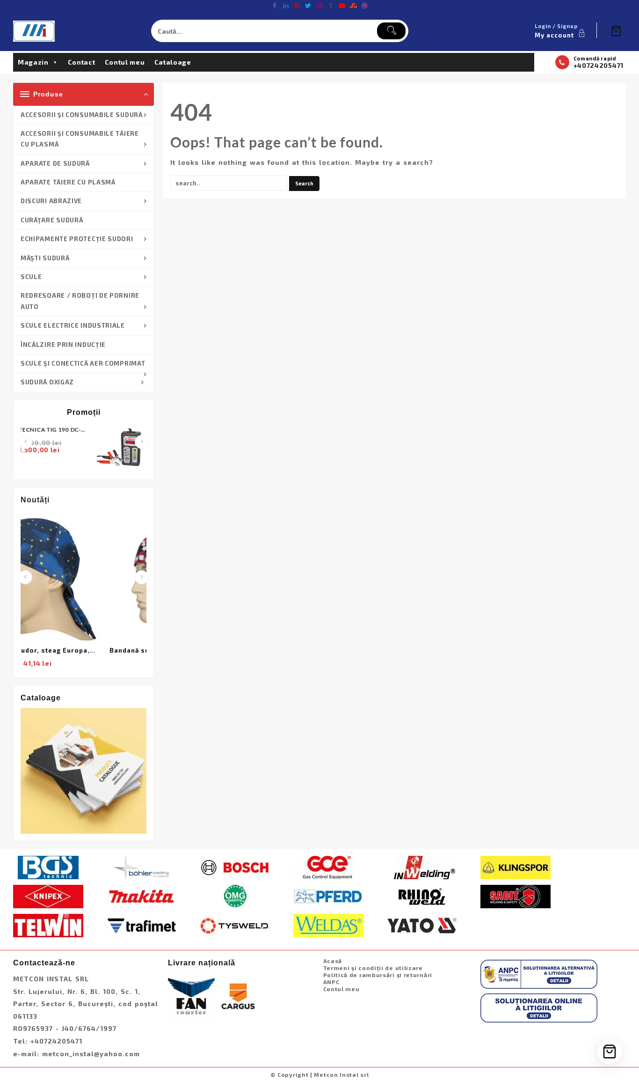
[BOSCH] (235, 866)
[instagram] (319, 5)
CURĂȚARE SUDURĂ (52, 220)
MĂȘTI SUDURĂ (45, 258)
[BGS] (48, 866)
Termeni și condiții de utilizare (373, 967)
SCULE (31, 276)
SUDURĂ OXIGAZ (47, 382)
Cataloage (172, 62)
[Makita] (142, 895)
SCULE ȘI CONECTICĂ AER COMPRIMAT (83, 363)
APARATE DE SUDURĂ (55, 163)
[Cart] (616, 31)
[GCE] (328, 866)
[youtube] (342, 5)
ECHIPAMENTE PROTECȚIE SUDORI (77, 239)
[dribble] (364, 5)
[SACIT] (515, 895)
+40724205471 (599, 65)
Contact (81, 62)
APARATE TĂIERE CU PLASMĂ (68, 182)
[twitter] (308, 5)
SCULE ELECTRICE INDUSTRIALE (73, 325)
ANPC (331, 981)
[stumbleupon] (353, 5)
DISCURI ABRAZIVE (51, 201)
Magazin (33, 62)
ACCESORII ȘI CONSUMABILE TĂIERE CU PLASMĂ (80, 139)
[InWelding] (422, 866)
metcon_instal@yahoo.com (91, 1054)
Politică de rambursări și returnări (378, 974)
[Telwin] (48, 924)
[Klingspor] (515, 866)
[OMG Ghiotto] (235, 895)
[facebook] (274, 5)
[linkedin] (286, 5)
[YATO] (422, 924)
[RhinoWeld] (422, 895)
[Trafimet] (142, 924)
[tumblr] (330, 5)
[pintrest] (297, 5)
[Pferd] (328, 895)
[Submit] (391, 30)
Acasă (332, 960)
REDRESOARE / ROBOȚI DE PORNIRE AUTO (80, 301)
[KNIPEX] (48, 895)
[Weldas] (328, 924)
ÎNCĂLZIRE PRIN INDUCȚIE (63, 344)
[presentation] (25, 442)
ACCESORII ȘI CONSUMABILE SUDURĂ (82, 114)
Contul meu (125, 62)
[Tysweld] (235, 924)
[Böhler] (142, 866)
